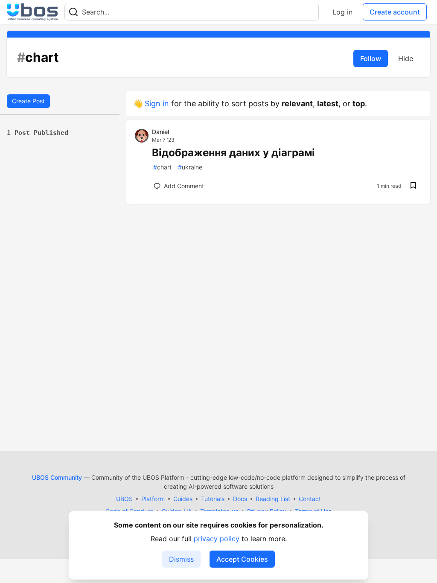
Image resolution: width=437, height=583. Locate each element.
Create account (395, 12)
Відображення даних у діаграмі (233, 152)
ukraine (190, 167)
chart (162, 167)
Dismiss (181, 559)
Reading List (273, 498)
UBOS (124, 498)
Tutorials (212, 498)
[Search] (73, 12)
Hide (405, 58)
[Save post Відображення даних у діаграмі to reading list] (413, 186)
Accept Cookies (242, 559)
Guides (182, 498)
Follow (370, 58)
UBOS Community (57, 477)
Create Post (28, 101)
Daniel (160, 131)
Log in (342, 12)
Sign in (157, 103)
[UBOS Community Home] (32, 11)
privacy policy (216, 538)
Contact (310, 498)
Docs (240, 498)
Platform (153, 498)
